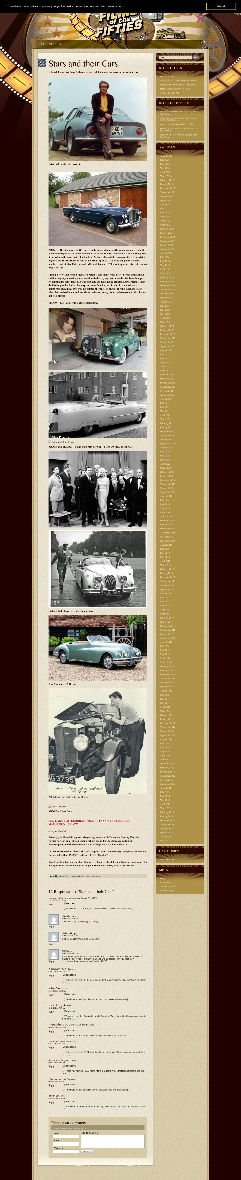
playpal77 (66, 916)
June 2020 (165, 455)
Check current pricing (59, 1079)
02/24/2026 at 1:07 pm (57, 971)
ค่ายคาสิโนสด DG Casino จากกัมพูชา (68, 1024)
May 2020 (165, 459)
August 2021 (166, 398)
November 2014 (167, 727)
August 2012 (166, 836)
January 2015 (166, 719)
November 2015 (167, 678)
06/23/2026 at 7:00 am (57, 1062)
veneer (163, 124)
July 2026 (165, 159)
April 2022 (165, 366)
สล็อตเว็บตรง (56, 988)
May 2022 (165, 362)
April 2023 (165, 317)
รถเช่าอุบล (54, 1095)
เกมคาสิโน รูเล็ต (57, 1005)
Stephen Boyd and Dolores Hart (175, 88)
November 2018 (167, 532)
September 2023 (168, 297)
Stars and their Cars (83, 63)
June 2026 (165, 163)
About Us (55, 44)
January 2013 (166, 816)
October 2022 (166, 342)
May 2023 (165, 313)
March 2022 (166, 370)
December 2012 (167, 820)
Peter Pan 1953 (167, 76)
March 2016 (166, 662)
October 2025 (166, 196)
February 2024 (167, 277)
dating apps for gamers (60, 1060)
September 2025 (168, 200)
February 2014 (167, 763)
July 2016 (165, 646)
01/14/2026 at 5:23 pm (70, 935)
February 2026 (167, 180)
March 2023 (166, 321)
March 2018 (166, 565)
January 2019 (166, 524)
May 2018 (165, 556)
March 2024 (166, 273)
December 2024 (167, 236)
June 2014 (165, 747)
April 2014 (165, 755)
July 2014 (165, 743)
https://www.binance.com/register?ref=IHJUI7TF (84, 961)
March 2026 (166, 176)
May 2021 (165, 411)
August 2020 (166, 447)
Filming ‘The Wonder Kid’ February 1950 (180, 84)
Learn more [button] (114, 6)
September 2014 (168, 735)
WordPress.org (167, 890)
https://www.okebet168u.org (86, 939)
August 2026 (166, 155)
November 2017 (167, 581)
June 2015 (165, 698)
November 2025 (167, 192)
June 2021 (165, 407)
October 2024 (166, 244)
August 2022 (166, 350)
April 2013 (165, 804)
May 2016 (165, 654)
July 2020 (165, 451)
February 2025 (167, 228)
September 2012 (168, 832)
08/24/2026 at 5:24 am (57, 1098)
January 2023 (166, 330)
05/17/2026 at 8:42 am (57, 1043)
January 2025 (166, 232)
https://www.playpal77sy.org (85, 921)
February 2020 (167, 471)
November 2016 (167, 629)
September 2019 (168, 492)
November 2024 (167, 240)
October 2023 (166, 293)
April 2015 (165, 706)
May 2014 (165, 751)
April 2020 (165, 463)
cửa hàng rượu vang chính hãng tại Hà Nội (70, 897)
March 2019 (166, 516)
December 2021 (167, 382)
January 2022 (166, 378)
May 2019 (165, 508)
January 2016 (166, 670)
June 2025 (165, 212)
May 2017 (165, 605)
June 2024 (165, 261)
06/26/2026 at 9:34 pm (57, 1081)
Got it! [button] (221, 6)
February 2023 (167, 326)
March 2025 (166, 224)
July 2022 (165, 354)
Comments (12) (97, 876)
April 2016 (165, 658)
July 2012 (165, 840)
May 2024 (165, 265)
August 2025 (166, 204)
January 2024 (166, 281)
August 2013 (166, 787)
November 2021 (167, 386)
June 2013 (165, 796)
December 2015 (167, 674)
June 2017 (165, 601)
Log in (163, 878)
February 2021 (167, 423)
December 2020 (167, 431)
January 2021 (166, 427)
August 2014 (166, 739)
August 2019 (166, 496)
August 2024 (166, 253)
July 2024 (165, 257)
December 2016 (167, 625)
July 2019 (165, 500)
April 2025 (165, 220)
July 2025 (165, 208)
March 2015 (166, 710)
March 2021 (166, 419)
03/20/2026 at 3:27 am (57, 1008)
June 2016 (165, 650)
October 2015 (166, 682)
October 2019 (166, 488)
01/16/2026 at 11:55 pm (70, 953)
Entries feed (165, 882)
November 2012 (167, 824)
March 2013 (166, 808)
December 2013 (167, 771)
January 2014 (166, 767)
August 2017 (166, 593)
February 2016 (167, 666)
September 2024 (168, 249)
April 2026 (165, 172)
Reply (51, 904)
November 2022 (167, 338)
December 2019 (167, 479)
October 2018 (166, 536)
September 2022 (168, 346)
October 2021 (166, 390)
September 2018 (168, 540)
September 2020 (168, 443)
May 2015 (165, 702)
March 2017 (166, 613)
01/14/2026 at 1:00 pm (70, 918)
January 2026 (166, 184)
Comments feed (167, 886)
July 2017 (165, 597)
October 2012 (166, 828)
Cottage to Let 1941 (169, 92)
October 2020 (166, 439)
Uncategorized (77, 876)
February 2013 (167, 812)
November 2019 (167, 484)
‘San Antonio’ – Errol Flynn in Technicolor (180, 80)
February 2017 (167, 617)
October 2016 (166, 633)
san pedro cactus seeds (60, 1041)
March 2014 (166, 759)
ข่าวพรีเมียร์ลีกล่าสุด (60, 969)
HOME (41, 44)
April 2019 (165, 512)
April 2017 (165, 609)
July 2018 (165, 548)
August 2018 (166, 544)
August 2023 (166, 301)
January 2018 (166, 573)
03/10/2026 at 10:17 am (57, 991)
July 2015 (165, 694)
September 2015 (168, 686)
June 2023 (165, 309)
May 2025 (165, 216)
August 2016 (166, 642)
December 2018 (167, 528)
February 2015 (167, 714)
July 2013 (165, 791)
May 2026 (165, 167)
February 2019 (167, 520)
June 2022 (165, 358)
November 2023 (167, 289)
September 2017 (168, 589)
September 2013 (168, 783)
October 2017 (166, 585)
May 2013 (165, 800)
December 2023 (167, 285)
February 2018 (167, 569)
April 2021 (165, 415)
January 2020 (166, 475)
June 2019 (165, 504)
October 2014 (166, 731)
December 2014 (167, 723)
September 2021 (168, 394)
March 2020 (166, 467)
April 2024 (165, 269)
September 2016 (168, 638)
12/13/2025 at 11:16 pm (57, 900)
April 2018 (165, 561)
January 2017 (166, 621)
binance (65, 950)
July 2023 (165, 305)
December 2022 (167, 334)
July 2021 (165, 402)
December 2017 (167, 577)
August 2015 (166, 690)
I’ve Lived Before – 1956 (182, 124)
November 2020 (167, 435)
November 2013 (167, 775)
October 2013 (166, 779)
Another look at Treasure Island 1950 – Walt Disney (182, 112)
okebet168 (67, 933)
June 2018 (165, 552)
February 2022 (167, 374)
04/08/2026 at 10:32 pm (57, 1027)
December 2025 (167, 188)
